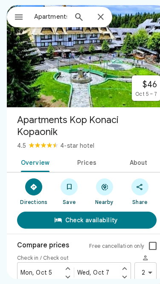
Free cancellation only (116, 246)
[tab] (33, 162)
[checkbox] (153, 246)
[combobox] (50, 16)
